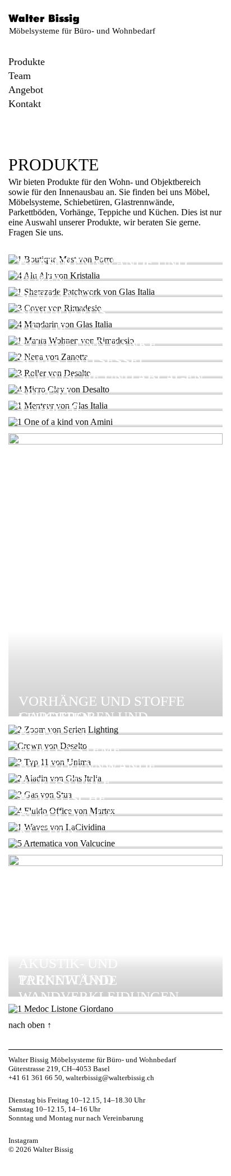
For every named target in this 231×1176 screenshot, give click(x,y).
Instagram (23, 1140)
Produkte (26, 61)
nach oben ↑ (30, 1025)
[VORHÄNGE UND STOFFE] (115, 441)
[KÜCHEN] (61, 843)
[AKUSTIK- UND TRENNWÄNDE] (115, 863)
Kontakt (24, 103)
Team (19, 75)
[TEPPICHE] (60, 422)
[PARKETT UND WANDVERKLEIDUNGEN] (60, 1008)
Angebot (25, 89)
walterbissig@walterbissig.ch (110, 1077)
